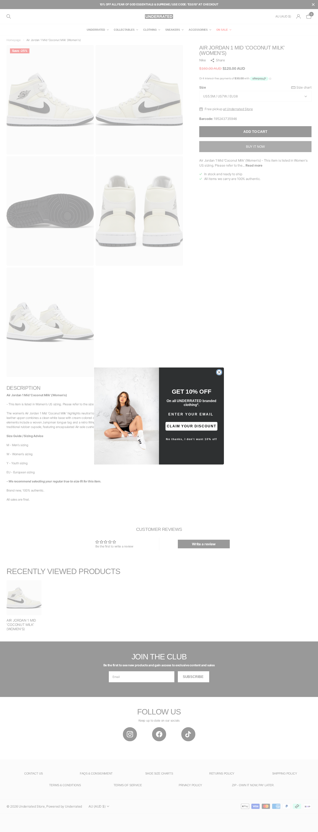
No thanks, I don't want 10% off (191, 439)
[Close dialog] (219, 372)
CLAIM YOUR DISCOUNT (191, 426)
